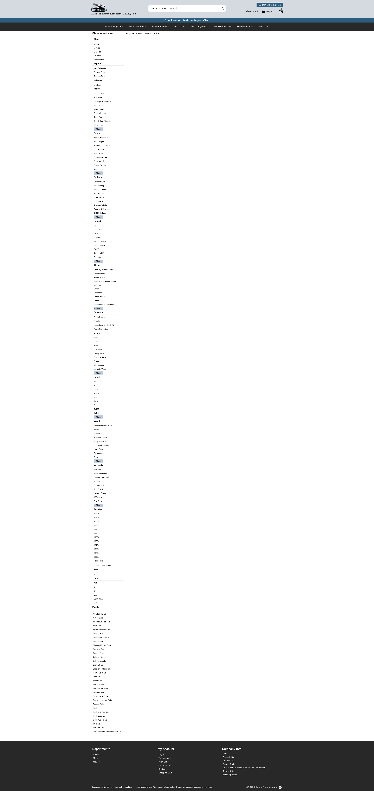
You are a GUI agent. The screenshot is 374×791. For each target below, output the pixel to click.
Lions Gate (98, 449)
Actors (97, 133)
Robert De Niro (100, 165)
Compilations (99, 274)
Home (96, 754)
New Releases (100, 68)
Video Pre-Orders (245, 26)
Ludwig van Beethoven (103, 101)
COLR (96, 603)
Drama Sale (98, 665)
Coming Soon (99, 72)
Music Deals (179, 26)
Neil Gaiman (99, 193)
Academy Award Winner (104, 304)
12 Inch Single (100, 241)
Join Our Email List (271, 5)
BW (95, 595)
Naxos (96, 430)
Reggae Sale (98, 704)
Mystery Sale (98, 692)
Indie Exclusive (100, 474)
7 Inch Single (99, 245)
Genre (97, 333)
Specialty (98, 465)
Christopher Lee (100, 157)
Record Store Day (101, 478)
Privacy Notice (229, 764)
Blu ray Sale (98, 633)
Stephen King (99, 182)
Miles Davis (99, 109)
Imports (97, 482)
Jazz (96, 345)
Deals (95, 607)
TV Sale (96, 724)
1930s (96, 549)
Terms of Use (229, 771)
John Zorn (98, 117)
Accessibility (228, 757)
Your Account (165, 758)
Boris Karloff (99, 161)
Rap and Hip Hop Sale (102, 700)
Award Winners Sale (101, 630)
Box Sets (98, 501)
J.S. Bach (98, 97)
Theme (97, 265)
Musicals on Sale (100, 688)
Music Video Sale (100, 684)
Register (162, 769)
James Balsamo (101, 138)
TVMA (96, 409)
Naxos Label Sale (100, 696)
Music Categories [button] (113, 26)
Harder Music (99, 278)
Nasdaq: (130, 14)
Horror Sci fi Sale (100, 673)
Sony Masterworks (102, 441)
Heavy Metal (99, 353)
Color (96, 578)
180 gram (98, 497)
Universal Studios (101, 445)
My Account (252, 11)
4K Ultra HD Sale (100, 614)
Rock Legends (99, 716)
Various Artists (100, 94)
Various (97, 105)
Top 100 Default (100, 76)
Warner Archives (101, 437)
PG (95, 397)
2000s (96, 522)
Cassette (97, 257)
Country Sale (98, 653)
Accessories (99, 60)
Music (96, 44)
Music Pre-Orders (160, 26)
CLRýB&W (98, 599)
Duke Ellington (100, 125)
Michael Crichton (101, 189)
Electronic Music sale (102, 669)
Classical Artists (101, 357)
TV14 (96, 401)
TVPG (96, 413)
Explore (97, 63)
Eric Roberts (99, 149)
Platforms (98, 561)
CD (95, 226)
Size (96, 569)
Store (96, 39)
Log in (268, 11)
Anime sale (98, 626)
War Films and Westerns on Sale (107, 732)
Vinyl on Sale (98, 728)
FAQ (225, 753)
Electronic (98, 349)
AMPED (97, 470)
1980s (96, 529)
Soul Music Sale (100, 720)
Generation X (99, 301)
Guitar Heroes (99, 297)
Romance (98, 293)
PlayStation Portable (102, 566)
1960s (96, 537)
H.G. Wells (98, 201)
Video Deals (263, 26)
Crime (96, 289)
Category (98, 312)
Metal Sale (97, 681)
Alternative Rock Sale (102, 622)
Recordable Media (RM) (104, 325)
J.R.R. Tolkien (100, 213)
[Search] (222, 8)
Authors (98, 177)
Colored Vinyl (99, 485)
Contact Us (228, 760)
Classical (98, 52)
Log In (161, 754)
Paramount (98, 453)
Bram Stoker (99, 197)
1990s (96, 526)
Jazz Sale (97, 677)
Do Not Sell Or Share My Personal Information (244, 767)
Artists (97, 89)
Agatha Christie (100, 205)
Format (97, 221)
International (99, 365)
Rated (97, 377)
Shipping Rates (230, 774)
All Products (159, 8)
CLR (95, 583)
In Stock (98, 80)
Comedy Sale (98, 649)
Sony (96, 457)
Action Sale (98, 618)
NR (95, 382)
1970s (96, 533)
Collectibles (99, 56)
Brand (97, 421)
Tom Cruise (98, 153)
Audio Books (99, 317)
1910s (96, 557)
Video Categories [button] (198, 26)
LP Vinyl (97, 230)
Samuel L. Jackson (102, 145)
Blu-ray (97, 237)
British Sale (98, 641)
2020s (96, 514)
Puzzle (97, 321)
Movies (97, 48)
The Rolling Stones (102, 121)
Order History (165, 765)
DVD (96, 234)
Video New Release (222, 26)
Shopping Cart (165, 773)
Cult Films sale (99, 661)
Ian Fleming (99, 186)
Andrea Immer (100, 113)
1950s (96, 541)
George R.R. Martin (102, 209)
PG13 (96, 393)
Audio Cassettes (101, 329)
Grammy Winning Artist (103, 270)
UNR (96, 389)
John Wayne (99, 141)
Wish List (163, 762)
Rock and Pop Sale (101, 712)
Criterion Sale (98, 657)
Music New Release (138, 26)
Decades (98, 509)
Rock (96, 338)
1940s (96, 545)
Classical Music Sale (102, 645)
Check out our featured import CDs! (187, 20)
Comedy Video (100, 369)
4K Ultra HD (99, 253)
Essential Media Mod (103, 426)
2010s (96, 518)
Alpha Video (99, 434)
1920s (96, 553)
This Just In (99, 489)
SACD (96, 249)
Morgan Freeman (101, 169)
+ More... (98, 129)
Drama (96, 361)
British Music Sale (101, 637)
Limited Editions (100, 493)
